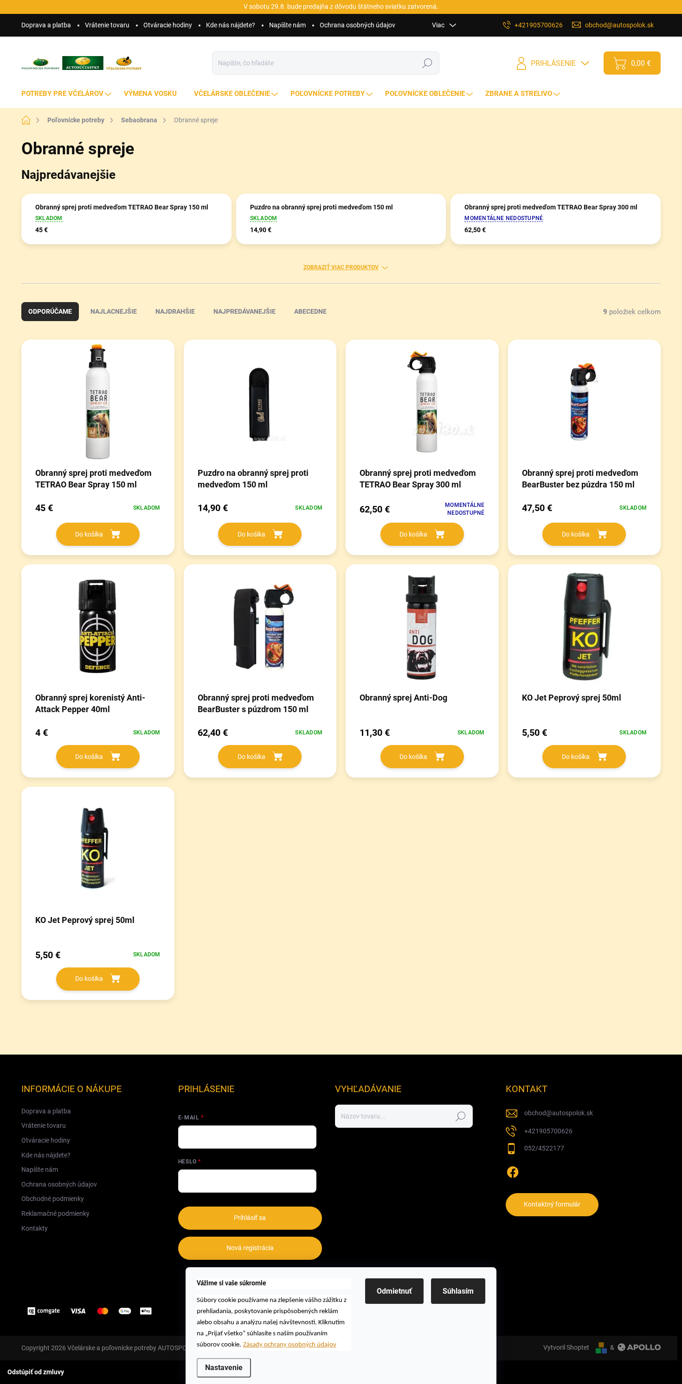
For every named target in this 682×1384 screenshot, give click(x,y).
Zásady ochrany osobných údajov (289, 1344)
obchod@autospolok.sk (558, 1113)
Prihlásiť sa (250, 1217)
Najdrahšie (175, 311)
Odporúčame (50, 311)
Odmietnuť (394, 1291)
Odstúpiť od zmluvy (35, 1372)
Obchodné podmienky (52, 1198)
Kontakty (34, 1228)
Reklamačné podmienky (55, 1213)
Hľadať (428, 63)
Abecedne (310, 311)
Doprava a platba (46, 25)
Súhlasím (458, 1291)
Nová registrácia (250, 1247)
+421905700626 (548, 1131)
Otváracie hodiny (167, 25)
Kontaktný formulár (552, 1204)
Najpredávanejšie (244, 311)
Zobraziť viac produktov (341, 267)
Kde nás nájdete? (230, 25)
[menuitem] (67, 93)
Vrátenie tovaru (107, 25)
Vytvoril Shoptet (566, 1347)
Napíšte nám (287, 25)
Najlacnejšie (113, 311)
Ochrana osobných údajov (357, 25)
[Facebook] (513, 1170)
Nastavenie (224, 1367)
